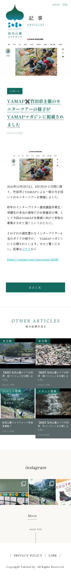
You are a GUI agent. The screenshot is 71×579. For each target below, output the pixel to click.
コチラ (26, 249)
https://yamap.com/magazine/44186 (32, 259)
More (32, 515)
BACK (35, 287)
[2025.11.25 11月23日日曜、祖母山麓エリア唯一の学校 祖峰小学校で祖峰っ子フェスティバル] (14, 493)
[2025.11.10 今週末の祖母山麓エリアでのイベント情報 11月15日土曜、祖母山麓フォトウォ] (42, 493)
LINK (53, 555)
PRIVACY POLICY (28, 555)
